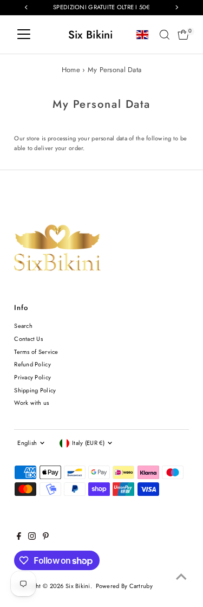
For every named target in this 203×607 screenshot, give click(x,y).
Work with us (31, 402)
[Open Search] (164, 35)
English (27, 442)
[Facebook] (19, 538)
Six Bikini (90, 35)
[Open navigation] (24, 34)
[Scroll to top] (181, 577)
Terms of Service (36, 351)
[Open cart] (183, 35)
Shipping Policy (35, 390)
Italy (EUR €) (88, 442)
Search (23, 325)
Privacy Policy (32, 377)
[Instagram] (31, 538)
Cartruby (141, 586)
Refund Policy (32, 364)
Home (71, 69)
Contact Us (28, 338)
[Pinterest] (45, 538)
